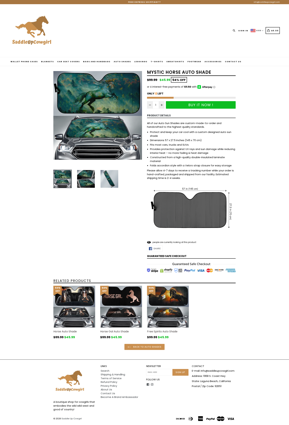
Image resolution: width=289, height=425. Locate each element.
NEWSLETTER (153, 366)
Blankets (47, 61)
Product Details (159, 115)
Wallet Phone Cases (24, 61)
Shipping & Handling (113, 374)
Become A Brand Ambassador (119, 397)
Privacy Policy (109, 386)
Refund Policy (109, 382)
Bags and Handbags (96, 61)
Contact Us (233, 61)
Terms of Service (111, 378)
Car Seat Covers (68, 61)
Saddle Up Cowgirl (72, 418)
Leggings (140, 61)
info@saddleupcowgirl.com (267, 2)
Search (105, 371)
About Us (106, 389)
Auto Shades (122, 61)
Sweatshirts (175, 61)
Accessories (213, 61)
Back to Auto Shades (147, 346)
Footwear (194, 61)
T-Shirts (157, 61)
